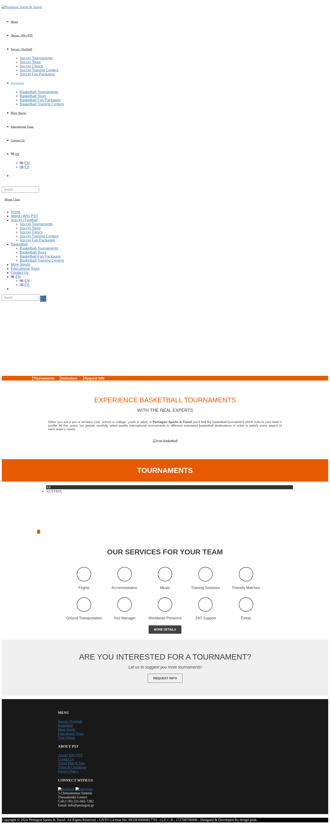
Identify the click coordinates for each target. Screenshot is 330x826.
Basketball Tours (33, 252)
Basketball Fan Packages (40, 256)
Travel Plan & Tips (71, 763)
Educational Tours (25, 268)
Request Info (94, 378)
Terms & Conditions (72, 767)
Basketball (19, 244)
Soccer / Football (24, 220)
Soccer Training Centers (39, 236)
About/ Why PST (70, 755)
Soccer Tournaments (36, 224)
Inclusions (69, 378)
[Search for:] (20, 189)
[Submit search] (43, 298)
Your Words (66, 738)
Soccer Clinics (31, 232)
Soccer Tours (30, 228)
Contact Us (20, 273)
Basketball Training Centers (42, 260)
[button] (165, 629)
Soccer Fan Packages (37, 240)
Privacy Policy (68, 771)
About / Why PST (24, 216)
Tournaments (44, 378)
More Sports (20, 264)
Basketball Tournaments (39, 248)
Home (15, 212)
